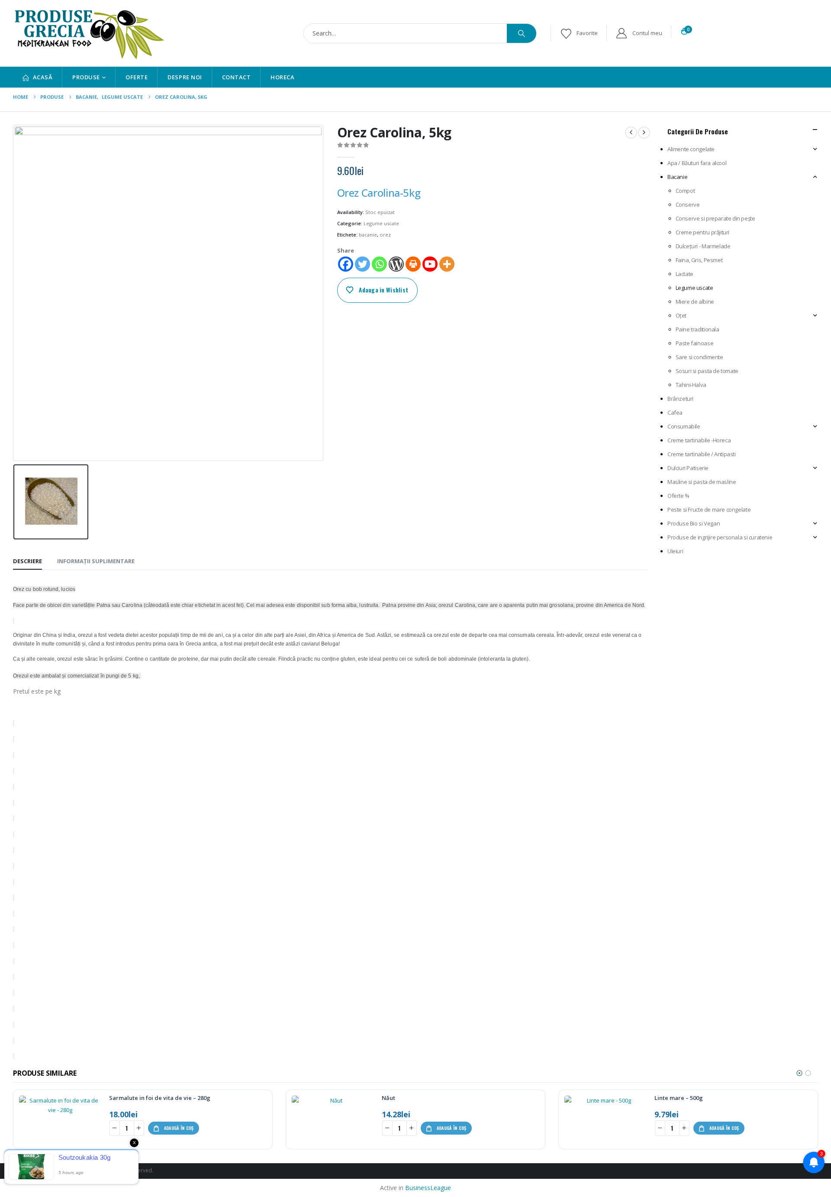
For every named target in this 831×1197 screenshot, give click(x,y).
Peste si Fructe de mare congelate (708, 509)
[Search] (521, 33)
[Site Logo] (88, 33)
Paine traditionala (697, 329)
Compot (685, 191)
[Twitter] (362, 264)
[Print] (413, 264)
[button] (799, 1073)
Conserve (688, 204)
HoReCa (282, 77)
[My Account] (638, 33)
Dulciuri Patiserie (688, 468)
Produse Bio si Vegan (693, 523)
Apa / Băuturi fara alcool (696, 163)
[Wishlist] (578, 33)
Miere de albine (695, 301)
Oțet (681, 315)
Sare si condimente (699, 357)
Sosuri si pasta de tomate (707, 371)
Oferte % (678, 496)
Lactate (684, 274)
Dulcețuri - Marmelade (703, 246)
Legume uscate (381, 223)
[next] (644, 133)
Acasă (43, 77)
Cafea (675, 412)
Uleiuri (675, 551)
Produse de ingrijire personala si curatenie (719, 537)
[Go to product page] (60, 1119)
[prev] (631, 133)
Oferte (137, 77)
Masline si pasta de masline (701, 482)
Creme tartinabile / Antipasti (701, 454)
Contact (236, 77)
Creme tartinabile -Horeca (699, 440)
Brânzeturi (680, 398)
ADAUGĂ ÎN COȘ (179, 1128)
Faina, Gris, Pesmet (699, 260)
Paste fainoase (695, 343)
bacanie (368, 234)
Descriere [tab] (27, 561)
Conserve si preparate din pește (715, 218)
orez (385, 234)
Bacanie (677, 177)
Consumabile (683, 426)
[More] (446, 264)
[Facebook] (345, 264)
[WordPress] (396, 264)
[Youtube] (430, 264)
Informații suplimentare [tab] (96, 561)
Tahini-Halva (691, 385)
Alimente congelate (691, 149)
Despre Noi (184, 77)
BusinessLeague (428, 1188)
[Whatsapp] (379, 264)
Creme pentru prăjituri (702, 232)
